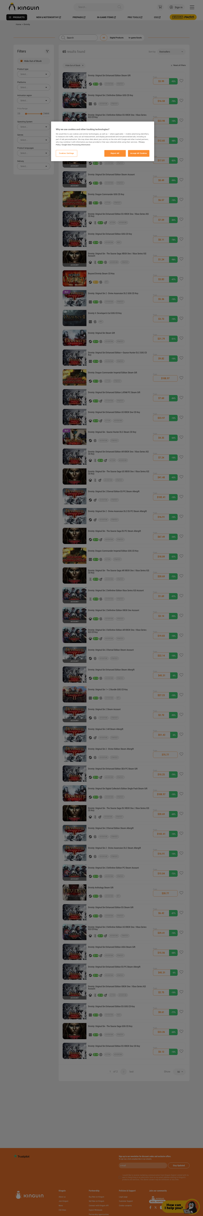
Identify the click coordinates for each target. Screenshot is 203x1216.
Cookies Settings (66, 153)
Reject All (115, 153)
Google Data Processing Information (76, 145)
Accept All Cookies (138, 153)
